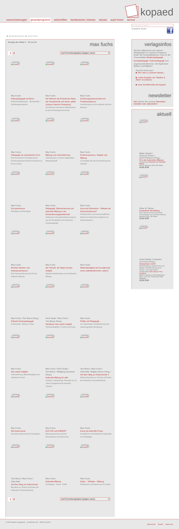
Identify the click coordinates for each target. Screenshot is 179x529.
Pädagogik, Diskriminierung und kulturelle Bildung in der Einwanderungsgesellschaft (60, 211)
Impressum (169, 524)
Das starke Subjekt (19, 372)
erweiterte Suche (138, 29)
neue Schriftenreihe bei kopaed (152, 85)
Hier (135, 101)
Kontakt (160, 524)
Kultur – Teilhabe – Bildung (92, 481)
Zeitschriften (60, 19)
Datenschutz (151, 524)
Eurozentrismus (18, 208)
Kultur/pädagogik (157, 61)
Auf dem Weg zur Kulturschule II (94, 374)
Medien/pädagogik (155, 57)
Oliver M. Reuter (146, 208)
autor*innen (117, 19)
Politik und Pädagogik (89, 321)
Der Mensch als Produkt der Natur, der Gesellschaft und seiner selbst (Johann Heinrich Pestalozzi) (61, 101)
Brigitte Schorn (97, 372)
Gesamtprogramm (40, 19)
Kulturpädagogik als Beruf (22, 98)
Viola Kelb (84, 372)
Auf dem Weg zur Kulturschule (24, 484)
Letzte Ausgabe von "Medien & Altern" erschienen (150, 78)
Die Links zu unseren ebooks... (151, 72)
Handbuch (59, 324)
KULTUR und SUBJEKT (56, 431)
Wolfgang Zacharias (66, 372)
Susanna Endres (146, 155)
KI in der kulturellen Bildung (151, 160)
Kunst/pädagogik (141, 61)
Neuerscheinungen (16, 19)
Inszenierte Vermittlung (149, 210)
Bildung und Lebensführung (58, 155)
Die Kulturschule (18, 431)
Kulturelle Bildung (53, 481)
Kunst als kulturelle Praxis (91, 431)
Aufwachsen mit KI (147, 264)
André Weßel (145, 259)
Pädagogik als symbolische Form (25, 155)
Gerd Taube (51, 318)
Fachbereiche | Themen (83, 19)
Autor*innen (33, 36)
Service (131, 19)
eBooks (103, 19)
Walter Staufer (145, 153)
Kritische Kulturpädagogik (22, 321)
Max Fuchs (16, 96)
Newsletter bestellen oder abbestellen (150, 102)
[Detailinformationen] (14, 64)
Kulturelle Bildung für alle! (57, 377)
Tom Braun (27, 318)
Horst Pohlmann (146, 158)
